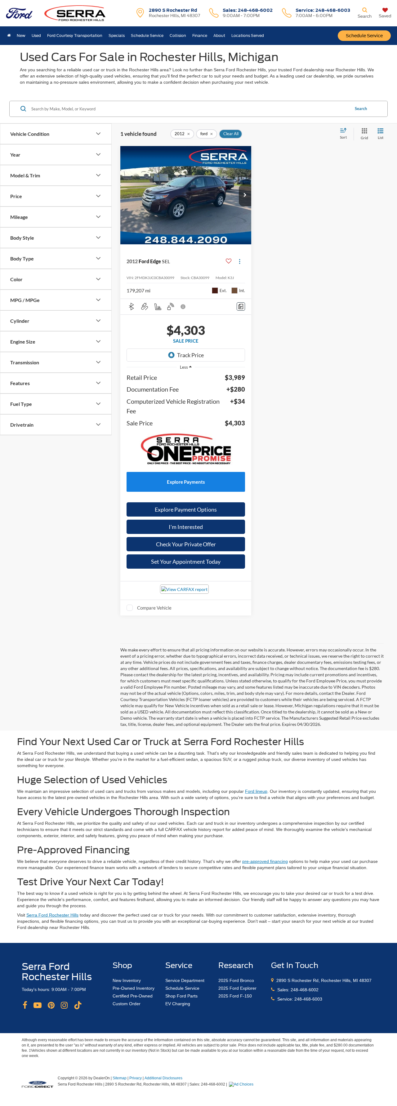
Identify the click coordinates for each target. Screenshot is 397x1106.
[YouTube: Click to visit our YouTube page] (37, 1005)
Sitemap (120, 1078)
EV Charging (177, 1003)
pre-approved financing (265, 861)
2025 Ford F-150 (235, 995)
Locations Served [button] (247, 35)
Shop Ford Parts (181, 995)
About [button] (219, 35)
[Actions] (239, 261)
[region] (186, 421)
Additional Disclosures (163, 1078)
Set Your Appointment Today (186, 561)
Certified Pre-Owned (133, 995)
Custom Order (127, 1003)
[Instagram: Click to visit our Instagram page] (64, 1005)
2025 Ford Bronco (236, 980)
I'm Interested (186, 526)
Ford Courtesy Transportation (74, 35)
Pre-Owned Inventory (133, 988)
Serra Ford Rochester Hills (52, 915)
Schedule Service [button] (147, 35)
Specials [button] (117, 35)
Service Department (184, 980)
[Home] (9, 35)
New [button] (21, 35)
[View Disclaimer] (183, 306)
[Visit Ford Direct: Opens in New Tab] (242, 1084)
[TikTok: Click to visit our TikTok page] (77, 1005)
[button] (245, 195)
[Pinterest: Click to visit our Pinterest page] (51, 1005)
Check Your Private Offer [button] (186, 544)
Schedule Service (364, 35)
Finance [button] (199, 35)
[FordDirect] (37, 1084)
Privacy (135, 1078)
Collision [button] (178, 35)
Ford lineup (256, 791)
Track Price (190, 355)
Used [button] (36, 35)
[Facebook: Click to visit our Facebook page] (25, 1005)
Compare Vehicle (154, 608)
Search (361, 108)
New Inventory (127, 980)
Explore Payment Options (186, 509)
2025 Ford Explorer (237, 988)
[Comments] (241, 306)
